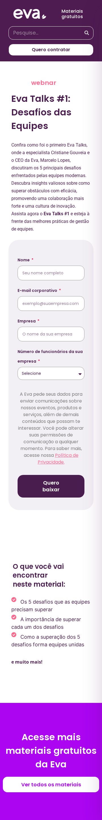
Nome (24, 260)
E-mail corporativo (38, 290)
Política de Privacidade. (58, 458)
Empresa (27, 321)
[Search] (86, 33)
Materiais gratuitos (72, 14)
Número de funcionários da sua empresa (50, 356)
